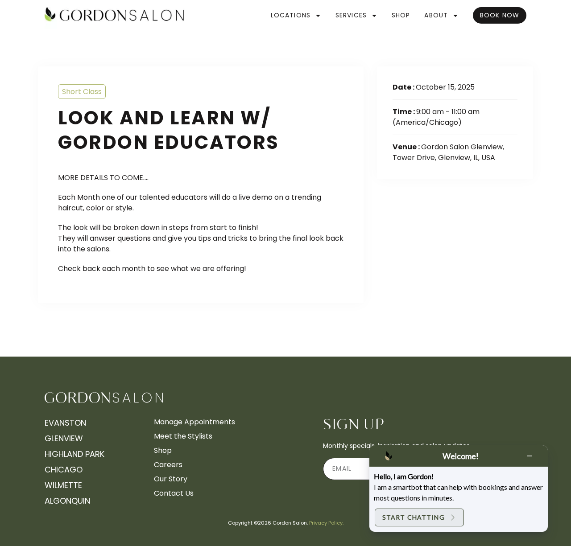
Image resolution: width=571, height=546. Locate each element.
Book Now (499, 15)
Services (351, 15)
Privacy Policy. (326, 522)
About (436, 15)
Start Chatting (413, 517)
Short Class (82, 91)
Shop (401, 15)
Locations (290, 15)
